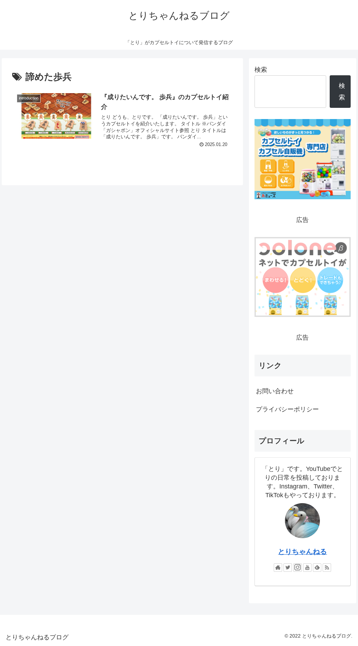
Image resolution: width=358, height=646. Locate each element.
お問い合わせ (275, 391)
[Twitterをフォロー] (288, 567)
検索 (261, 69)
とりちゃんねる (302, 551)
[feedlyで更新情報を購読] (317, 567)
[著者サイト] (278, 567)
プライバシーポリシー (287, 409)
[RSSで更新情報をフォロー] (327, 567)
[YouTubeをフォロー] (307, 567)
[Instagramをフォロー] (297, 567)
